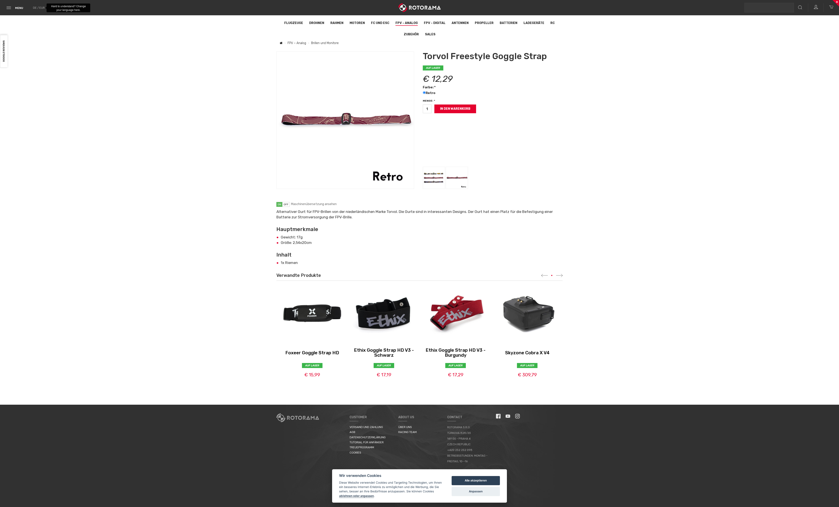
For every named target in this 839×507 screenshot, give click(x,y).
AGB (352, 432)
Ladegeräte (534, 23)
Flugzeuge (293, 23)
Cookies (355, 452)
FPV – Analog (406, 23)
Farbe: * (429, 87)
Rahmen (336, 23)
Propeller (484, 23)
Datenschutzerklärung (368, 437)
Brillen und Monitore (325, 43)
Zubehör (411, 34)
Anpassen (476, 491)
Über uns (405, 427)
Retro (431, 93)
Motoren (357, 23)
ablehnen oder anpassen (356, 496)
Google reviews (3, 51)
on (279, 204)
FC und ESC (380, 23)
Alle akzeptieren (476, 480)
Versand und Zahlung (366, 427)
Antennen (460, 23)
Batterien (508, 23)
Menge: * (429, 100)
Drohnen (316, 23)
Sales (430, 34)
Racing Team (407, 432)
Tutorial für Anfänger (367, 442)
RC (552, 23)
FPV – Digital (435, 23)
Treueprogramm (362, 447)
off (286, 204)
